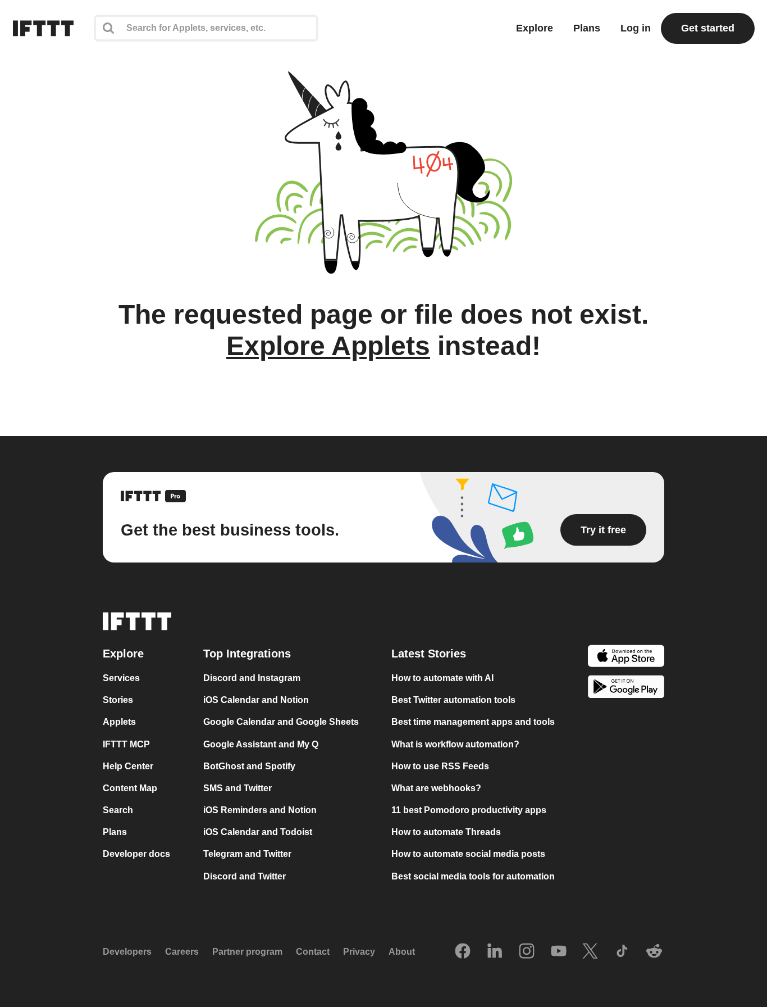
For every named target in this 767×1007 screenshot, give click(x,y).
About (402, 951)
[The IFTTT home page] (43, 28)
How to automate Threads (446, 832)
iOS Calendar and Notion (256, 700)
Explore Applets (328, 346)
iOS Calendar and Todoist (257, 832)
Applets (119, 722)
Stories (118, 700)
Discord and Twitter (244, 876)
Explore (534, 28)
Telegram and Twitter (247, 854)
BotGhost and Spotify (249, 766)
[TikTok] (622, 952)
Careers (182, 951)
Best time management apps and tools (473, 722)
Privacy (359, 951)
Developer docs (136, 854)
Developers (127, 951)
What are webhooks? (436, 788)
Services (121, 678)
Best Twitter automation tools (453, 700)
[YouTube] (559, 952)
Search (118, 810)
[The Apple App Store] (626, 657)
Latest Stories (428, 653)
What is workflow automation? (455, 744)
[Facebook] (463, 952)
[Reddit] (654, 952)
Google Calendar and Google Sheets (281, 722)
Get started (707, 28)
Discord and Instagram (251, 678)
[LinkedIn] (495, 952)
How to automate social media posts (468, 854)
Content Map (130, 788)
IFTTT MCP (126, 744)
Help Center (128, 766)
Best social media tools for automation (473, 876)
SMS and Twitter (237, 788)
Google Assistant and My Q (260, 744)
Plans (586, 28)
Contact (313, 951)
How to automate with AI (442, 678)
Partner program (247, 951)
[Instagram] (527, 952)
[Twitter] (590, 952)
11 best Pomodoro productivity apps (468, 810)
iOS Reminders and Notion (260, 810)
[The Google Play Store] (626, 688)
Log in (635, 28)
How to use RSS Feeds (440, 766)
